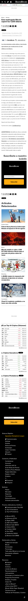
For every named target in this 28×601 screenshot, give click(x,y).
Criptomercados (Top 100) (14, 507)
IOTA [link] (20, 114)
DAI (2, 367)
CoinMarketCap (16, 125)
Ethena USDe (7, 369)
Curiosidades (4, 299)
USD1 (3, 345)
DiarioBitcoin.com (23, 347)
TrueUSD (6, 365)
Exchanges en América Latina (14, 575)
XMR (3, 361)
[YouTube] (10, 26)
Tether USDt (7, 328)
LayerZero (7, 382)
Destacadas (9, 547)
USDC (3, 332)
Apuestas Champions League (14, 436)
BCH (2, 384)
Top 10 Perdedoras (12, 512)
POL (2, 359)
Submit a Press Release (12, 470)
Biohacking (3, 274)
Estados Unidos (4, 224)
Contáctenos (9, 461)
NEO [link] (15, 105)
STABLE (3, 388)
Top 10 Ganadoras (12, 509)
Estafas (7, 443)
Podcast (9, 454)
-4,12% (25, 5)
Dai (5, 367)
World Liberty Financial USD (9, 345)
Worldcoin (7, 392)
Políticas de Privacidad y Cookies (15, 592)
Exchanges (8, 448)
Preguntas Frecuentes (12, 577)
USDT (3, 328)
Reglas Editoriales (10, 472)
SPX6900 (7, 380)
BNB (2, 343)
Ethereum (6, 334)
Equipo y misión (10, 474)
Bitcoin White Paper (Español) (14, 588)
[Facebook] (6, 26)
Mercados (8, 492)
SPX (2, 380)
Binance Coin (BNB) (12, 535)
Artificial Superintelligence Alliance (11, 394)
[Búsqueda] (5, 2)
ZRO (2, 382)
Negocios (8, 494)
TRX (3, 5)
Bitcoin (2, 17)
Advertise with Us (10, 465)
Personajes (8, 549)
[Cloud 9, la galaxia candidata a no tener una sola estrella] (13, 291)
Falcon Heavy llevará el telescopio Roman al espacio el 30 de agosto (13, 227)
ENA (2, 340)
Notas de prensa (10, 498)
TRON (6, 356)
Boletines (8, 555)
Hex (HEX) (9, 531)
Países (7, 489)
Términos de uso (10, 590)
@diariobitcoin (21, 40)
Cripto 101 (8, 582)
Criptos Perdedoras (10, 376)
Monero (6, 361)
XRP (2, 338)
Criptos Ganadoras (10, 353)
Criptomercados (11, 439)
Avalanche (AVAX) (12, 533)
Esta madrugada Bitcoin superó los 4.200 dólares (11, 21)
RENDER (3, 390)
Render (6, 390)
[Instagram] (8, 26)
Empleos (8, 476)
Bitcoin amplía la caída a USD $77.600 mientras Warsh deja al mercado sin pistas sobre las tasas (12, 252)
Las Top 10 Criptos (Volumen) (14, 325)
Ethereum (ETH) (11, 518)
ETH (2, 334)
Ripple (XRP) (10, 520)
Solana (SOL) (10, 527)
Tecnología (8, 496)
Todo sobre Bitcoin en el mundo (15, 551)
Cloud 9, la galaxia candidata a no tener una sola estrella (13, 302)
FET (2, 394)
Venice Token (7, 386)
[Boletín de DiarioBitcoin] (16, 26)
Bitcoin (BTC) (10, 516)
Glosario (7, 452)
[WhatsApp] (4, 26)
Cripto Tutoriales (10, 450)
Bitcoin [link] (9, 56)
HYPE (18, 5)
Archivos (8, 567)
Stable (6, 388)
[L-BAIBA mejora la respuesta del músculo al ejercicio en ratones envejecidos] (13, 266)
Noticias (7, 17)
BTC (2, 330)
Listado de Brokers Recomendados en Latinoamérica (11, 571)
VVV (2, 386)
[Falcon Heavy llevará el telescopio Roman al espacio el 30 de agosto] (13, 216)
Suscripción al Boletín (12, 553)
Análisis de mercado (11, 542)
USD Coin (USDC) (12, 523)
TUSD (3, 365)
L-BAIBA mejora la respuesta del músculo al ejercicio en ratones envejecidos (12, 278)
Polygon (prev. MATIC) (9, 359)
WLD (3, 392)
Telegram (9, 482)
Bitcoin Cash (7, 384)
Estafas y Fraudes (10, 580)
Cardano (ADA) (11, 529)
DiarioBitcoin (10, 40)
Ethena (6, 340)
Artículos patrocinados (12, 500)
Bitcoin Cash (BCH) (12, 525)
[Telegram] (13, 26)
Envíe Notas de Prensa (12, 467)
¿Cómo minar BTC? (11, 586)
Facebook (9, 480)
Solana (6, 336)
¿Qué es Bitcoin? (10, 584)
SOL (2, 336)
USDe (3, 369)
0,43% (12, 5)
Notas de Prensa (10, 445)
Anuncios (8, 463)
